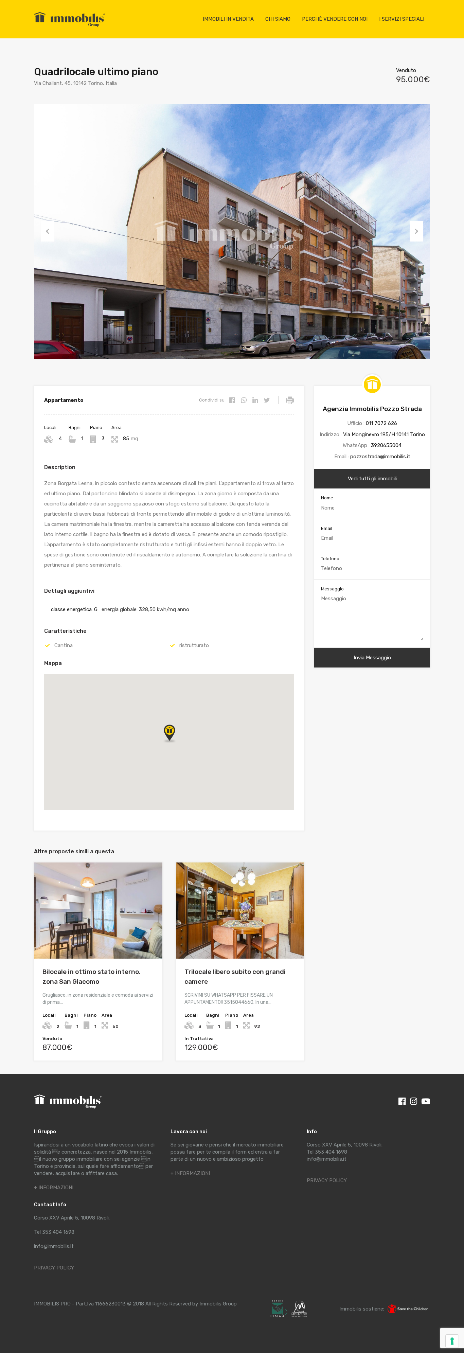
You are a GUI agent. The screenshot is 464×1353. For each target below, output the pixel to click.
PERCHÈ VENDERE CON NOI (335, 19)
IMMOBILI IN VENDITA (228, 19)
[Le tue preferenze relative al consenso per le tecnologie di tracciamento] (452, 1341)
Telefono (330, 558)
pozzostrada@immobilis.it (380, 456)
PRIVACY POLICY (54, 1268)
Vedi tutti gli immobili (372, 479)
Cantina (63, 645)
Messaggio (332, 588)
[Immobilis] (69, 26)
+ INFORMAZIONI (53, 1188)
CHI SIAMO (277, 19)
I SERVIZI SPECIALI (401, 19)
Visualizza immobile (98, 939)
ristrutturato (194, 645)
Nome (327, 497)
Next (416, 231)
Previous (47, 231)
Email (326, 528)
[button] (169, 733)
